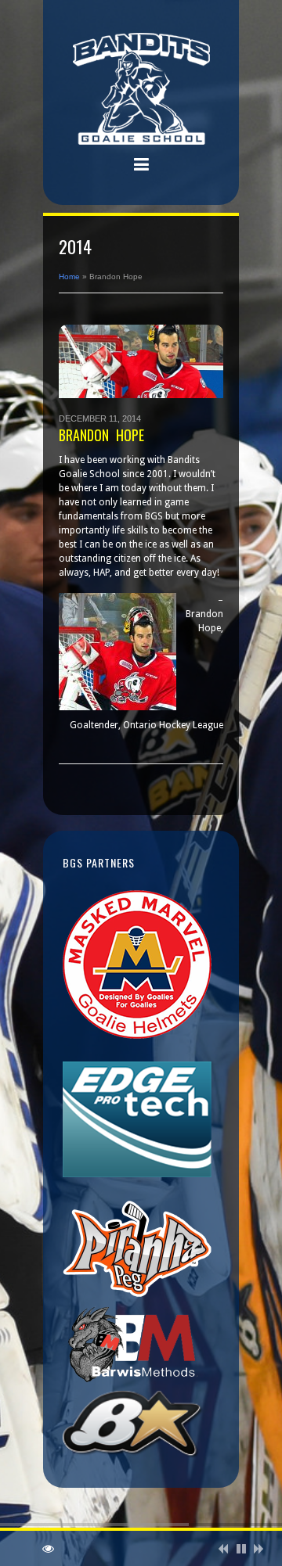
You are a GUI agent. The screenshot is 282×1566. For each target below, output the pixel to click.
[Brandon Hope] (141, 361)
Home (69, 276)
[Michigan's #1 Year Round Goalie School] (141, 91)
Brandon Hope (101, 435)
